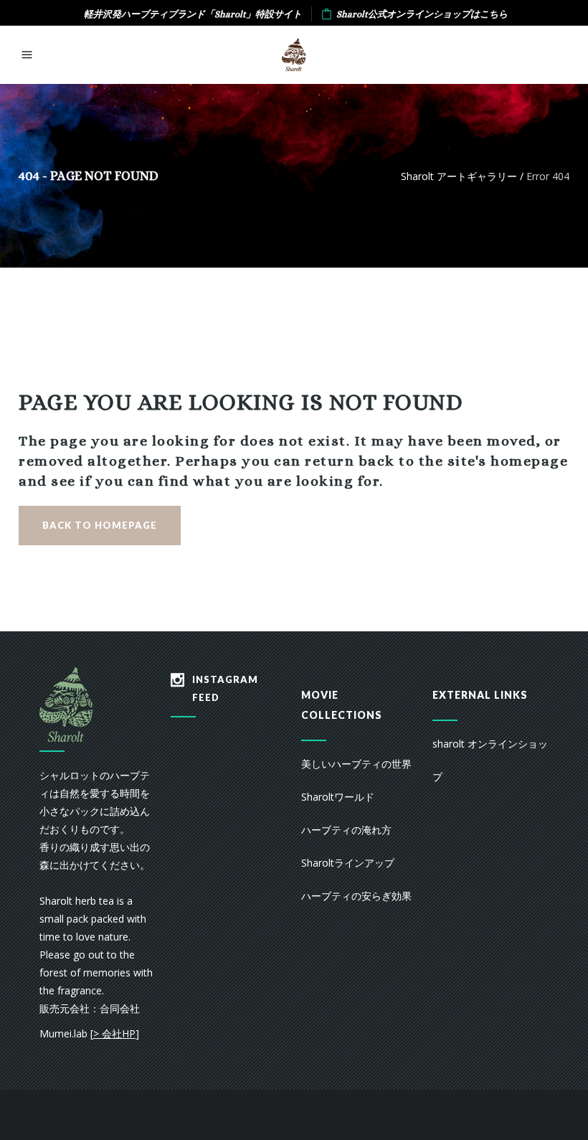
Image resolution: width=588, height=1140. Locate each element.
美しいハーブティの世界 (356, 764)
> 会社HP (114, 1033)
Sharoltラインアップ (347, 863)
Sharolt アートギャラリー (459, 176)
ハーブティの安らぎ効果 (356, 896)
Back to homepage (99, 525)
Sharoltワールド (337, 797)
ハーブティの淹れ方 (346, 830)
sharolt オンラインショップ (490, 760)
